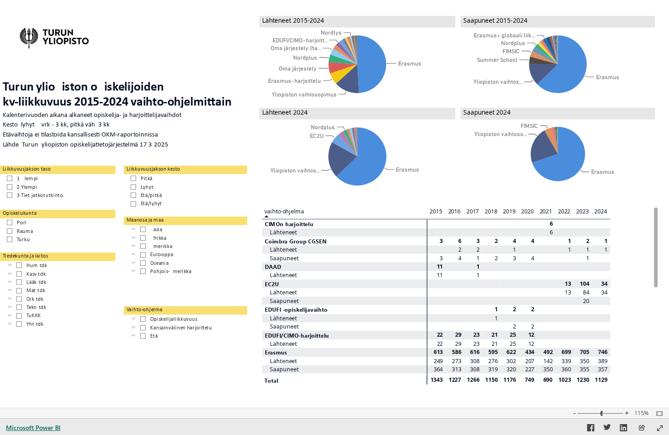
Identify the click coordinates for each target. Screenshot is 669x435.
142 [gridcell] (548, 360)
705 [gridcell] (584, 352)
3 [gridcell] (441, 240)
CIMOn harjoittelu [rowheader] (288, 224)
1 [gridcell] (569, 240)
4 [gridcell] (514, 240)
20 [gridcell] (586, 300)
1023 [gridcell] (564, 379)
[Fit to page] (657, 413)
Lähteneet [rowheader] (283, 232)
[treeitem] (186, 229)
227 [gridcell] (529, 369)
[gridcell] (436, 223)
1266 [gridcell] (473, 379)
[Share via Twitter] (607, 429)
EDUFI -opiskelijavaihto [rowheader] (295, 309)
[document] (123, 115)
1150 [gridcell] (491, 379)
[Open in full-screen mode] (660, 428)
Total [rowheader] (271, 380)
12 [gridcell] (531, 335)
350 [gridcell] (584, 360)
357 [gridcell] (603, 369)
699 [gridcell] (566, 352)
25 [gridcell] (513, 335)
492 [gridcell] (548, 352)
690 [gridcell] (548, 379)
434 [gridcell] (529, 352)
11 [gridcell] (439, 266)
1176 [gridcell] (509, 379)
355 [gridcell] (584, 369)
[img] (54, 37)
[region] (334, 204)
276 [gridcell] (493, 360)
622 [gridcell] (511, 352)
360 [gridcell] (566, 369)
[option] (371, 64)
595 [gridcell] (493, 352)
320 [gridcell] (511, 369)
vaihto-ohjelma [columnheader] (284, 210)
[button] (17, 30)
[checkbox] (58, 178)
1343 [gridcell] (437, 379)
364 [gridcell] (438, 369)
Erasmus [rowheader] (275, 352)
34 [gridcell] (604, 283)
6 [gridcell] (550, 223)
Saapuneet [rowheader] (284, 258)
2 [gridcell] (496, 240)
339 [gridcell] (566, 360)
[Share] (641, 428)
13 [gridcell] (568, 283)
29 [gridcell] (458, 335)
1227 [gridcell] (455, 379)
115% (641, 413)
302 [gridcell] (511, 360)
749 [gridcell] (529, 379)
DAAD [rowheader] (272, 266)
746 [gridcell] (603, 352)
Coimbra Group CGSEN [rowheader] (295, 241)
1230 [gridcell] (583, 379)
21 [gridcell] (495, 335)
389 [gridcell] (603, 360)
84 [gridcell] (586, 292)
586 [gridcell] (456, 352)
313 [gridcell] (456, 369)
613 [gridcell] (438, 352)
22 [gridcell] (439, 335)
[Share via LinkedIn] (623, 429)
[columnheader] (436, 213)
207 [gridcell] (529, 360)
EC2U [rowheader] (271, 284)
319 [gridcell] (493, 369)
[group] (357, 60)
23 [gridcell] (476, 335)
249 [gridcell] (438, 360)
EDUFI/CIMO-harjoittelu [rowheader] (296, 335)
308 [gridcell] (475, 360)
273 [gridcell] (456, 360)
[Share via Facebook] (590, 429)
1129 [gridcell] (601, 379)
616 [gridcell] (475, 352)
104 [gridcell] (584, 283)
